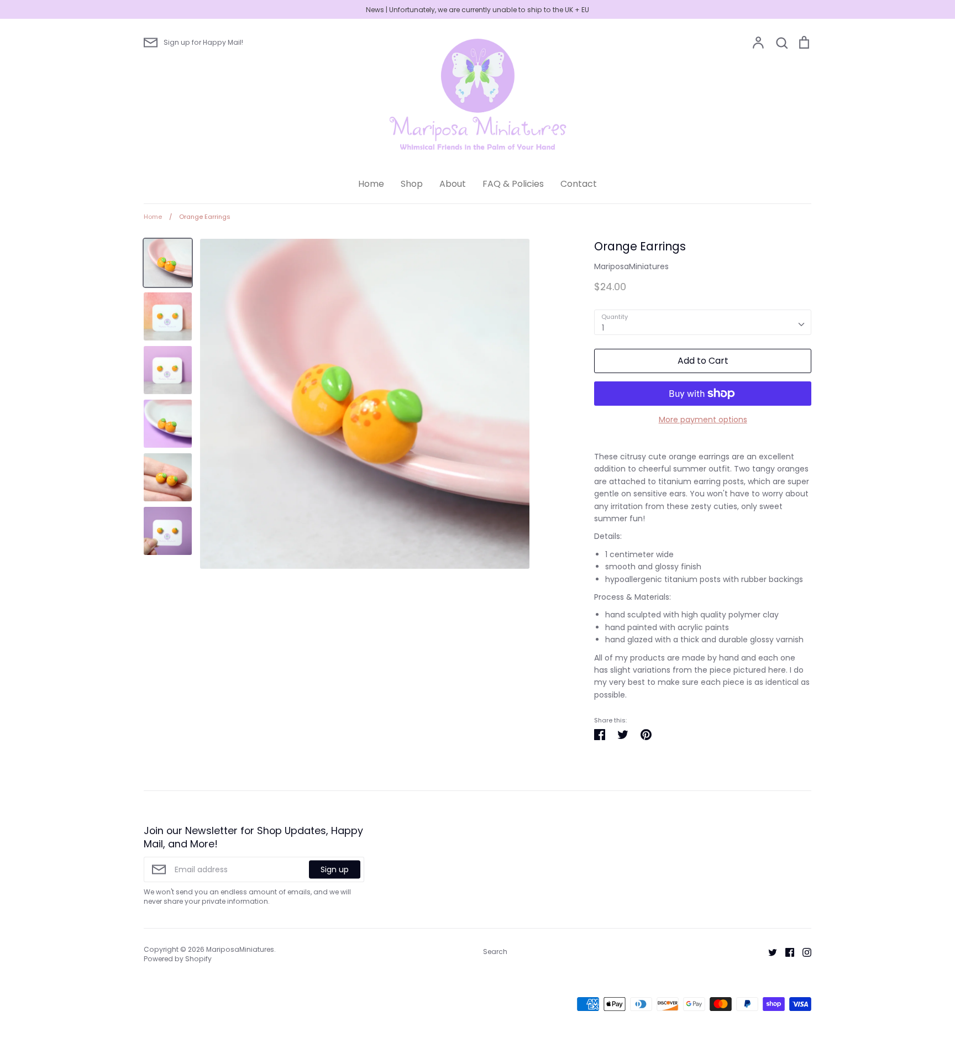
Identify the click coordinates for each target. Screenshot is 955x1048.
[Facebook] (785, 951)
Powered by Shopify (178, 958)
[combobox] (702, 322)
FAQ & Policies (513, 183)
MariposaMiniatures (631, 266)
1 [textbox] (603, 327)
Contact (578, 183)
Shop (412, 183)
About (452, 183)
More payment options (703, 419)
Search (495, 951)
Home (371, 183)
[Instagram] (802, 951)
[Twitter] (768, 951)
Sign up (335, 869)
